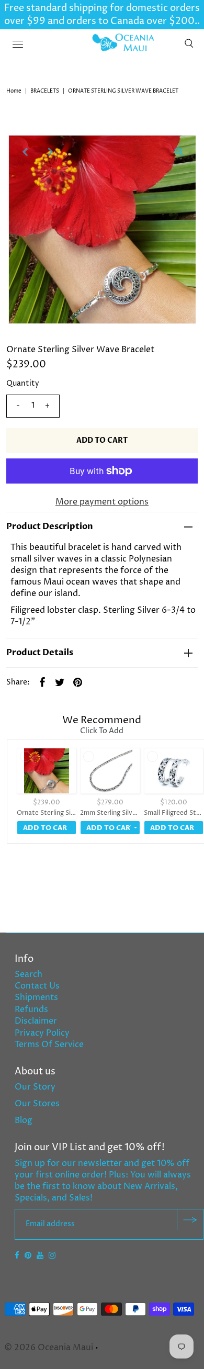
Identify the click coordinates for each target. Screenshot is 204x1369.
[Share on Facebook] (42, 682)
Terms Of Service (49, 1044)
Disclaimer (36, 1021)
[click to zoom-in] (178, 151)
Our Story (35, 1087)
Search (28, 974)
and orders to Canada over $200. (121, 21)
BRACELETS (44, 91)
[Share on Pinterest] (78, 682)
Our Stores (37, 1103)
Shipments (36, 997)
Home (13, 91)
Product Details (39, 652)
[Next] (50, 151)
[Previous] (25, 151)
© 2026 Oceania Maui (48, 1347)
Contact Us (37, 986)
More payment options (102, 502)
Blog (23, 1120)
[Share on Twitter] (60, 682)
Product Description (49, 526)
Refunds (31, 1009)
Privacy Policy (42, 1033)
